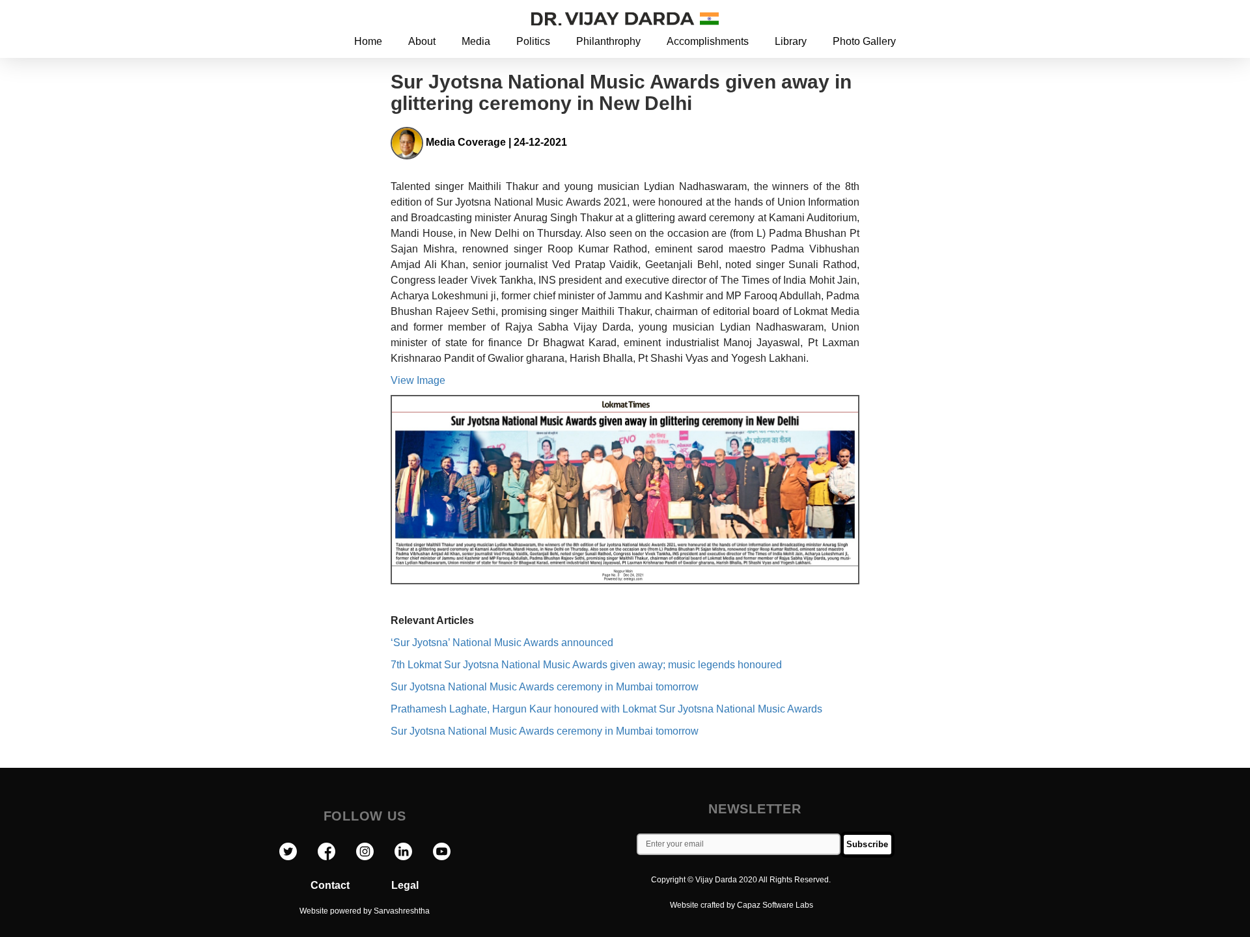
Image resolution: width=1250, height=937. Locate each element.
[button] (975, 18)
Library (791, 41)
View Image (418, 380)
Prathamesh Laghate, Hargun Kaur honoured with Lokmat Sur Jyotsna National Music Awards (606, 708)
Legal (405, 885)
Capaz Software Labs (775, 905)
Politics (533, 41)
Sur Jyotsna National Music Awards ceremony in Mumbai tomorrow (545, 686)
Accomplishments (708, 41)
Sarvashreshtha (402, 911)
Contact (351, 885)
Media (476, 41)
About (422, 41)
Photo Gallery (864, 41)
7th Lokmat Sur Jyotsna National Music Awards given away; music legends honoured (586, 664)
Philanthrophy (608, 41)
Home (368, 41)
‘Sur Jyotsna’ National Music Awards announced (502, 642)
